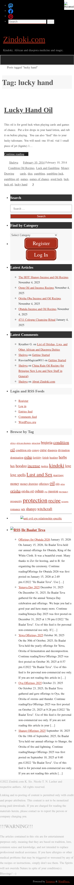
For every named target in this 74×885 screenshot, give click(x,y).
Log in (22, 406)
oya (45, 491)
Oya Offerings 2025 (30, 683)
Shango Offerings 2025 (32, 731)
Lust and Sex (39, 474)
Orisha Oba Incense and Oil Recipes (39, 298)
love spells (18, 474)
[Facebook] (10, 11)
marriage (58, 475)
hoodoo (21, 465)
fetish (45, 457)
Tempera (50, 881)
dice (30, 173)
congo (35, 450)
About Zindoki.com (43, 381)
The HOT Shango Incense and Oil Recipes (43, 277)
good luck (56, 179)
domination (16, 457)
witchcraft (44, 508)
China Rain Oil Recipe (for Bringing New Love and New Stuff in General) (41, 371)
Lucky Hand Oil (28, 110)
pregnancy (63, 491)
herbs (63, 457)
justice (44, 466)
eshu (28, 457)
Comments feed (27, 417)
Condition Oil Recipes (21, 168)
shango (31, 508)
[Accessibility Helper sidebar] (69, 5)
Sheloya (13, 162)
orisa (62, 484)
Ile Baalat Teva (33, 530)
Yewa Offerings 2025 (30, 635)
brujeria (46, 442)
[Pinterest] (10, 16)
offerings (44, 484)
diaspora (52, 450)
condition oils (23, 450)
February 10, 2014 (34, 162)
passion (53, 491)
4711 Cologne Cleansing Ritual (37, 320)
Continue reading (14, 154)
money (14, 483)
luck (66, 179)
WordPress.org (27, 422)
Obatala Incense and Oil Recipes (37, 309)
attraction (36, 443)
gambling (39, 173)
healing (54, 457)
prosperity (16, 501)
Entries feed (25, 411)
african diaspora (23, 443)
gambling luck (55, 173)
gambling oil (11, 179)
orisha (15, 491)
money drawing (29, 484)
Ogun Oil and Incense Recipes (36, 288)
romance (15, 509)
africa (13, 443)
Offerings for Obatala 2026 (34, 539)
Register (23, 401)
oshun (39, 491)
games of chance (39, 179)
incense (34, 465)
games (24, 179)
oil (52, 483)
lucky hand (21, 184)
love (68, 465)
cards (23, 173)
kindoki (56, 465)
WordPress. (64, 881)
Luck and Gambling (47, 168)
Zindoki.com (24, 39)
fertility (37, 457)
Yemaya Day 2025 (29, 587)
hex (12, 466)
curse (43, 450)
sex (23, 509)
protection (35, 500)
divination (64, 450)
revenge (64, 501)
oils (58, 484)
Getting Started (41, 355)
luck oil (8, 184)
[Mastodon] (10, 5)
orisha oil (27, 491)
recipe (54, 500)
